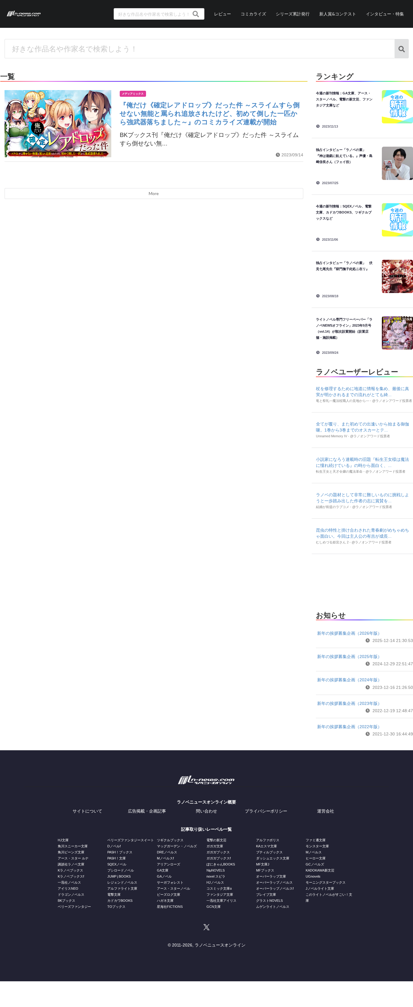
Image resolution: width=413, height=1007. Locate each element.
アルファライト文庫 (122, 888)
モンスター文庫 (317, 846)
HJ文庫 (63, 840)
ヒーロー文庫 (316, 858)
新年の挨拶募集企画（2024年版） (349, 679)
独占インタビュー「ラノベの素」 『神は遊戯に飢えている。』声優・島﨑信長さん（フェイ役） (344, 156)
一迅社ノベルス (69, 882)
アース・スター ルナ (73, 858)
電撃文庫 (114, 894)
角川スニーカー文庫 (73, 846)
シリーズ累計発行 (293, 13)
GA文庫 (162, 870)
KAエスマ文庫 (266, 846)
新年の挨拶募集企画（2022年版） (349, 726)
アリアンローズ (168, 864)
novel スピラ (216, 876)
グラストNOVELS (269, 900)
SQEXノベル (116, 864)
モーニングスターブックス (326, 882)
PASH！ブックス (119, 852)
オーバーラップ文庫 (271, 876)
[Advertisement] (364, 580)
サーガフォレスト (170, 882)
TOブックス (116, 906)
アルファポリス (267, 840)
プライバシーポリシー (266, 811)
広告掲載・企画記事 (147, 811)
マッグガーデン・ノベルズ (177, 846)
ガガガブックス (218, 852)
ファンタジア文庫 (220, 894)
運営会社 (325, 811)
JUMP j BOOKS (119, 876)
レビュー (222, 13)
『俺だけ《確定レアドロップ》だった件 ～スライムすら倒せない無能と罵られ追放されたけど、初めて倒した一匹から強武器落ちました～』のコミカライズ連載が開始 (210, 113)
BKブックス (66, 900)
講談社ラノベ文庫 (71, 864)
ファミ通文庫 (316, 840)
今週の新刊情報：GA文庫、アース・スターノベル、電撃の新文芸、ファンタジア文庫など (344, 99)
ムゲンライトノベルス (272, 906)
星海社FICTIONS (170, 906)
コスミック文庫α (219, 888)
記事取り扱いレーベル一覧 (206, 829)
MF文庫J (262, 864)
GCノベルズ (315, 864)
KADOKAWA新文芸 (320, 870)
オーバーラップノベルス (274, 882)
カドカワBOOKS (119, 900)
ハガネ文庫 (165, 900)
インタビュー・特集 (385, 13)
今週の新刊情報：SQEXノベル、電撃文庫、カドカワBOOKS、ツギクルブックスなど (344, 212)
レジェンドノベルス (122, 882)
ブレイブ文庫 (266, 894)
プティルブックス (269, 852)
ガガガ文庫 (215, 846)
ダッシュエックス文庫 (272, 858)
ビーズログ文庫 (168, 894)
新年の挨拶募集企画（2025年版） (349, 656)
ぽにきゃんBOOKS (221, 864)
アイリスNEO (68, 888)
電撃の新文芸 (216, 840)
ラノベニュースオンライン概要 (206, 802)
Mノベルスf (165, 858)
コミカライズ (253, 13)
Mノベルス (314, 852)
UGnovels (313, 876)
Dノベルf (114, 846)
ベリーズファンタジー (74, 906)
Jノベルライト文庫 (320, 888)
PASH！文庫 (116, 858)
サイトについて (87, 811)
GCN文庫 (214, 906)
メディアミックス (133, 93)
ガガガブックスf (219, 858)
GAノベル (164, 876)
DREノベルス (167, 852)
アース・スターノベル (173, 888)
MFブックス (265, 870)
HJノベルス (215, 882)
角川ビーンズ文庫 (71, 852)
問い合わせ (206, 811)
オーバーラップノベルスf (275, 888)
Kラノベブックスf (71, 876)
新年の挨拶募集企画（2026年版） (349, 633)
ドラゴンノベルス (71, 894)
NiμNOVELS (216, 870)
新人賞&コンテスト (337, 13)
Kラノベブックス (70, 870)
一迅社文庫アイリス (221, 900)
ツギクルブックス (170, 840)
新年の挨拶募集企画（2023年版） (349, 703)
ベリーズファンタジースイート (130, 840)
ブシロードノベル (120, 870)
